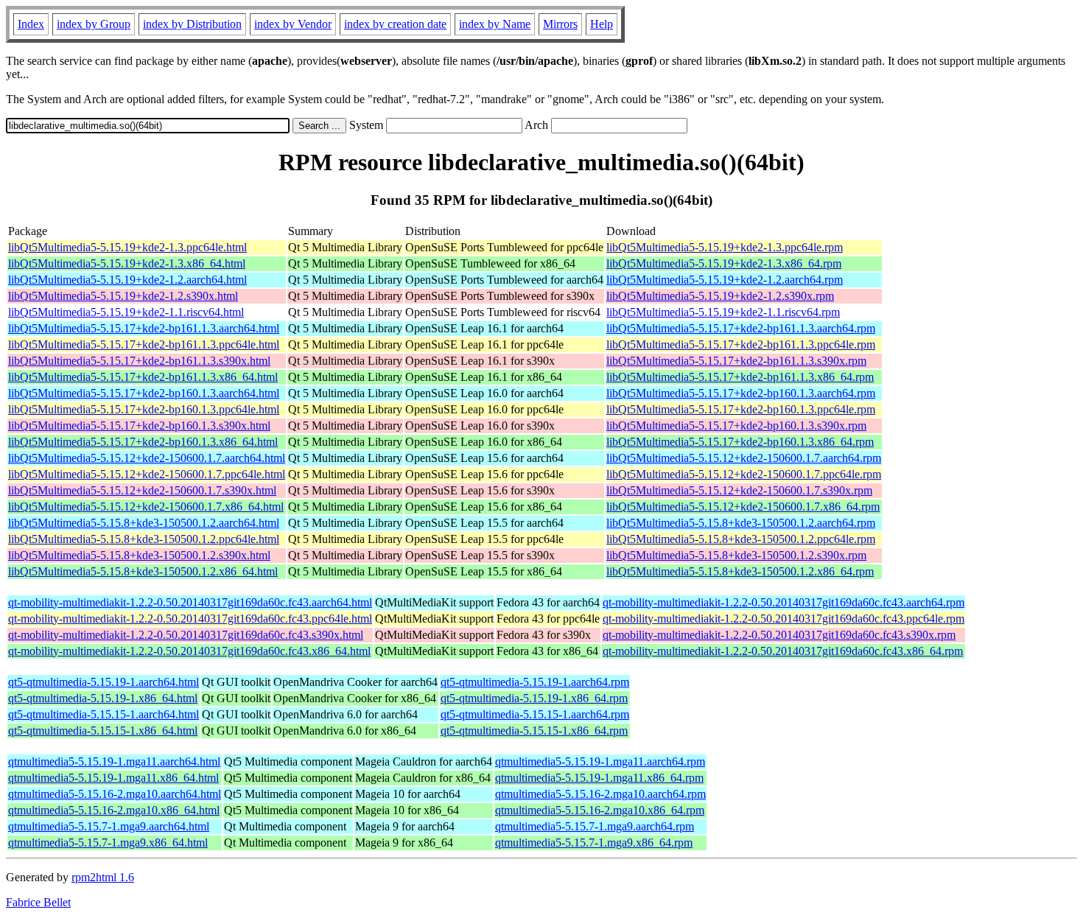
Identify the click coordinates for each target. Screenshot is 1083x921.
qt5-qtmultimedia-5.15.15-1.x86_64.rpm (534, 730)
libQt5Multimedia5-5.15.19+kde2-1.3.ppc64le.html (127, 247)
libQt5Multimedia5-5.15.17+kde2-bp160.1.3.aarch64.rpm (740, 393)
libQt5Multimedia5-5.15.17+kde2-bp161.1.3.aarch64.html (143, 328)
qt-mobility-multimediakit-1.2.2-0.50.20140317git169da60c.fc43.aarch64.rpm (783, 602)
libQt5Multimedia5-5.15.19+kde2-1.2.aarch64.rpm (724, 279)
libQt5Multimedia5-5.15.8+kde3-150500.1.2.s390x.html (139, 555)
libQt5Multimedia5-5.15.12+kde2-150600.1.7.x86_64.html (146, 506)
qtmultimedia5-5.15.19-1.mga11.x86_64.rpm (599, 777)
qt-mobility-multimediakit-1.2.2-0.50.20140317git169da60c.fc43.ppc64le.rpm (783, 618)
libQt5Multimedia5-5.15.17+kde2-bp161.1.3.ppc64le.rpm (740, 344)
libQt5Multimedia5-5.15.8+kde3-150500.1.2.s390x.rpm (736, 555)
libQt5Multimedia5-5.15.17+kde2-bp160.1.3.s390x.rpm (736, 425)
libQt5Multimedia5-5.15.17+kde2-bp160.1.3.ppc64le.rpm (740, 409)
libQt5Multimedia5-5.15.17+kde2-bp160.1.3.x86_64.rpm (740, 441)
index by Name (494, 24)
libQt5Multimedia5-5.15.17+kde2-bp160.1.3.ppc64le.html (143, 409)
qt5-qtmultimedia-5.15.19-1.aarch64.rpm (535, 682)
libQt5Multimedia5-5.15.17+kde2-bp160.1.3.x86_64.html (143, 441)
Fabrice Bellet (38, 902)
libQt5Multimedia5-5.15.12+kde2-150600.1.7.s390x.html (142, 490)
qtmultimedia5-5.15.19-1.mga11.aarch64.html (114, 761)
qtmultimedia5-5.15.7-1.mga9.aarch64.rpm (594, 826)
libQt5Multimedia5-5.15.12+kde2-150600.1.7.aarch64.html (146, 458)
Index (31, 24)
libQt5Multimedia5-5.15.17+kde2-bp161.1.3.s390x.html (139, 360)
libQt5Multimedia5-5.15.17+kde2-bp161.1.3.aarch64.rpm (740, 328)
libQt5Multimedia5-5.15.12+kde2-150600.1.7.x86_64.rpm (743, 506)
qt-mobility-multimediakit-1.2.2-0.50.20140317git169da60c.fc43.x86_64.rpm (783, 651)
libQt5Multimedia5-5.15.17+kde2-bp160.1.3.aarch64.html (143, 393)
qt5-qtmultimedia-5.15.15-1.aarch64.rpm (535, 714)
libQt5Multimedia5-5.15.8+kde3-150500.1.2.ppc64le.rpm (740, 539)
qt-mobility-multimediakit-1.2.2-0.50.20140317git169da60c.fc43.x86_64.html (189, 651)
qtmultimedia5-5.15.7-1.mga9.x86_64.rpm (594, 842)
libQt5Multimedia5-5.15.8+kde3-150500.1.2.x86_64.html (143, 571)
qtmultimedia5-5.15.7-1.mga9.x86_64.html (108, 842)
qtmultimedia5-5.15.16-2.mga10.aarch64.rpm (600, 794)
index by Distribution (192, 24)
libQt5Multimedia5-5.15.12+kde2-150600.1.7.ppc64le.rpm (743, 474)
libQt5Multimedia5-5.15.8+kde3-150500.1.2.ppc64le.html (143, 539)
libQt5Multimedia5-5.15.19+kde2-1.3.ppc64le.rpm (724, 247)
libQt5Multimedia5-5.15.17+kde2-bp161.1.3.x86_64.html (143, 377)
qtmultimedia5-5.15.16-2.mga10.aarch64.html (114, 794)
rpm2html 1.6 (102, 877)
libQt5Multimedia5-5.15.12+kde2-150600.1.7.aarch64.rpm (743, 458)
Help (601, 24)
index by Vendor (293, 24)
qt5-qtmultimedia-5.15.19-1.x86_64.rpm (534, 698)
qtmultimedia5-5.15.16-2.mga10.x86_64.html (114, 810)
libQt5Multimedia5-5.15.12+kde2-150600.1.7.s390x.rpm (739, 490)
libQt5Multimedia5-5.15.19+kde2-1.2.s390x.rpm (720, 296)
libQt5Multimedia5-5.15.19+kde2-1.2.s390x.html (123, 296)
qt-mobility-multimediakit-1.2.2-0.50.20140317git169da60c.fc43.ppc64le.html (190, 618)
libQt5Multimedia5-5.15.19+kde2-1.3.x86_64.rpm (723, 263)
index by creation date (395, 24)
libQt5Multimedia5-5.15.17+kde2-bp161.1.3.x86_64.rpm (740, 377)
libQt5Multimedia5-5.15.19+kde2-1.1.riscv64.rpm (723, 312)
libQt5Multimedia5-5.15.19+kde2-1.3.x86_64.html (126, 263)
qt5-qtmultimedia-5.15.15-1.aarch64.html (103, 714)
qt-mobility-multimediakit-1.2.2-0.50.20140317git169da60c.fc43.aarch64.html (190, 602)
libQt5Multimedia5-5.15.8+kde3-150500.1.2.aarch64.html (143, 522)
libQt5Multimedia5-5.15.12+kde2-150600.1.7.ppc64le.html (146, 474)
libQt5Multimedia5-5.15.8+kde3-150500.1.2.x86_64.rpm (740, 571)
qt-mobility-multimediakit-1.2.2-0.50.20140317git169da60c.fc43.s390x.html (185, 634)
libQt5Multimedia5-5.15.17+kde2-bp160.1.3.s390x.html (139, 425)
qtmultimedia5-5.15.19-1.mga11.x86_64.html (113, 777)
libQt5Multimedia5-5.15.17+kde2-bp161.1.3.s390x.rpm (736, 360)
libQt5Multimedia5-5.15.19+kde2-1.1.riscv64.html (126, 312)
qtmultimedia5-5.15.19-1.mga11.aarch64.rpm (600, 761)
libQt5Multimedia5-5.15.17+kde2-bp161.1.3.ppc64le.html (143, 344)
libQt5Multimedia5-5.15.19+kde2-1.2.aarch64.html (127, 279)
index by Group (93, 24)
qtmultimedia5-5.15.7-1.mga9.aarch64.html (108, 826)
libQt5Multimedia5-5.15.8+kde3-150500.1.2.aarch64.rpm (740, 522)
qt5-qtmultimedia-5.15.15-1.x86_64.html (102, 730)
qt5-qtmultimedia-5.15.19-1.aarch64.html (103, 682)
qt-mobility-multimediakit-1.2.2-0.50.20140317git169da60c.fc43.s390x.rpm (779, 634)
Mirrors (560, 24)
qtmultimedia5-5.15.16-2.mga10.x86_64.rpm (599, 810)
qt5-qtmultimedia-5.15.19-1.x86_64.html (102, 698)
